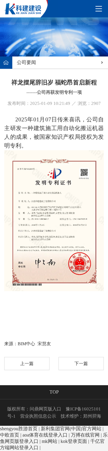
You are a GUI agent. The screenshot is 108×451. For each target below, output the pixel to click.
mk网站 (49, 441)
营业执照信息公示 (38, 416)
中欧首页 (9, 434)
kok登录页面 (74, 441)
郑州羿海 (92, 416)
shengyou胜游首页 (19, 428)
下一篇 (81, 363)
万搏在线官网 (85, 434)
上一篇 (27, 363)
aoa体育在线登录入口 (45, 434)
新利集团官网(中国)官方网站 (71, 428)
